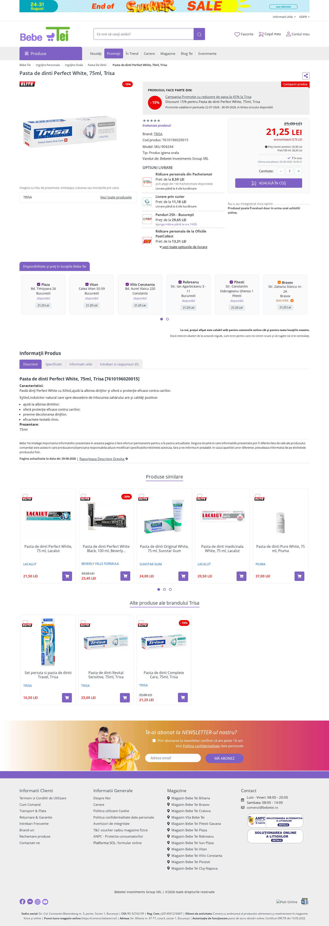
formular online (130, 843)
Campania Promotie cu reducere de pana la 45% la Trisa (208, 96)
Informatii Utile (283, 17)
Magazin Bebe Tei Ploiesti (190, 862)
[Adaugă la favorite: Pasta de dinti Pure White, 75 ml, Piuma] (257, 495)
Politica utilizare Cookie (111, 811)
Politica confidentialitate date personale (123, 817)
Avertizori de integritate (111, 823)
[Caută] (199, 34)
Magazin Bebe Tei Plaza (189, 830)
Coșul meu (272, 34)
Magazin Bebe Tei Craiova (191, 811)
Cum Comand (30, 804)
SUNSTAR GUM (150, 564)
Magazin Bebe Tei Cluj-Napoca (194, 868)
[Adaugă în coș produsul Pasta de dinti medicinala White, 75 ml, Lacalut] (241, 576)
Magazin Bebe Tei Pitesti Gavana (196, 823)
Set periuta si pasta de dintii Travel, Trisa (48, 675)
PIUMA (260, 564)
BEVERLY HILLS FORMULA (100, 563)
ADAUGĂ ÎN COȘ (272, 183)
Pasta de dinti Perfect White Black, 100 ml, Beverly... (106, 548)
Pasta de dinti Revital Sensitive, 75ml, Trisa (106, 675)
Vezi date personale (210, 746)
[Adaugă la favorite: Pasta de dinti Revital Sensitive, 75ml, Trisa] (83, 622)
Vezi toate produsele (116, 197)
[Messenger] (30, 902)
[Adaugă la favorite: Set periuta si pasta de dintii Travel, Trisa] (25, 622)
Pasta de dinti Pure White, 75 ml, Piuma (280, 548)
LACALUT (29, 564)
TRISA (158, 134)
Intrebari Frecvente (34, 823)
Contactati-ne (29, 843)
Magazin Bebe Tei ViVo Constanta (196, 855)
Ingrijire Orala (74, 65)
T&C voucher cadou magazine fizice (120, 830)
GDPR (303, 17)
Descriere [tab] (30, 364)
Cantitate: (266, 171)
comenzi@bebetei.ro (262, 807)
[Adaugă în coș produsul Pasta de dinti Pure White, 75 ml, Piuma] (299, 576)
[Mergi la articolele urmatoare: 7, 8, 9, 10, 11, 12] (167, 319)
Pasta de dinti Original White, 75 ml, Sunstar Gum (164, 548)
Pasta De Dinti (97, 65)
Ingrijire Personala (48, 65)
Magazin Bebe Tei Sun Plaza (192, 843)
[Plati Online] (286, 901)
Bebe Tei (25, 65)
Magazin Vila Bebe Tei (188, 817)
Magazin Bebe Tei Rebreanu (192, 836)
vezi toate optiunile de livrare (184, 247)
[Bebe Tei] (45, 34)
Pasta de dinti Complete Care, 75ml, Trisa (164, 675)
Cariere (98, 804)
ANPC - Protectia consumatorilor (118, 836)
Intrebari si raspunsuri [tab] (119, 364)
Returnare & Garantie (35, 817)
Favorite (246, 34)
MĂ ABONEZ (224, 758)
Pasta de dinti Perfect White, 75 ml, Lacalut (48, 548)
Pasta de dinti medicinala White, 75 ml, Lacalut (222, 548)
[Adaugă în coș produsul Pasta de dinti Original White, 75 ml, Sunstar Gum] (183, 576)
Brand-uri (26, 830)
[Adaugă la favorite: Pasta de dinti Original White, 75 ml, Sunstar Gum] (141, 495)
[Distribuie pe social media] (306, 75)
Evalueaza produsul (157, 125)
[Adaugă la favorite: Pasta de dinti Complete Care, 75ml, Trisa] (141, 622)
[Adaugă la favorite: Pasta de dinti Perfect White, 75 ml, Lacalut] (25, 495)
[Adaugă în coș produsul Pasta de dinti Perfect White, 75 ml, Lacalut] (67, 576)
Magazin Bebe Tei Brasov (190, 804)
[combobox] (143, 34)
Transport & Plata (32, 811)
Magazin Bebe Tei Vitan (189, 849)
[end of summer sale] (164, 6)
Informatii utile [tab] (80, 364)
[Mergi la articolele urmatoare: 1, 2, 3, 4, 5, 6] (161, 319)
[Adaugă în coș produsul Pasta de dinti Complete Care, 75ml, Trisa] (183, 697)
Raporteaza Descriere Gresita (102, 459)
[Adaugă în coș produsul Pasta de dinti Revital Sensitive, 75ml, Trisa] (125, 697)
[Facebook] (22, 902)
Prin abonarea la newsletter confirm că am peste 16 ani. (201, 740)
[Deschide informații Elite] (27, 499)
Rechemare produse (34, 836)
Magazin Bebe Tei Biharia (190, 798)
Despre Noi (102, 798)
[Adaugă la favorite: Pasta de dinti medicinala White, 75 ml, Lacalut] (199, 495)
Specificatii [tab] (53, 364)
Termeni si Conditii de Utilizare (42, 798)
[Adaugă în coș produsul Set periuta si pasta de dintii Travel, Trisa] (67, 697)
